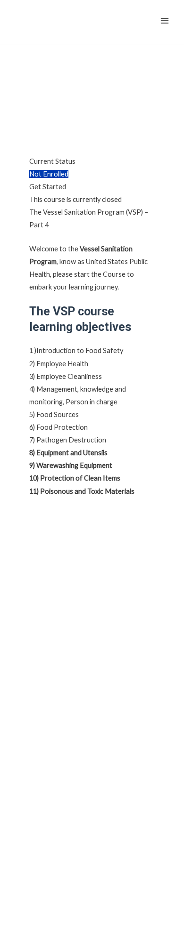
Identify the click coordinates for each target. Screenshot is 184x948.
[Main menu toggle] (165, 21)
